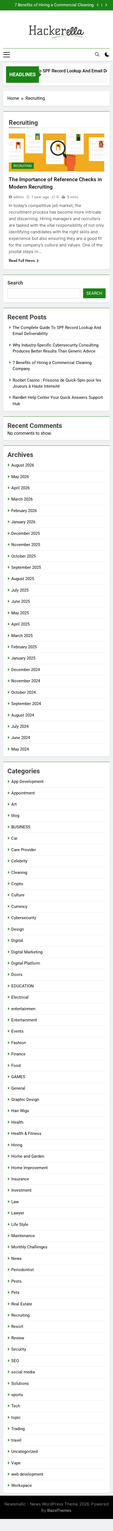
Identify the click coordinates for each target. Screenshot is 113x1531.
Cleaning (19, 872)
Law (15, 1201)
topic (16, 1417)
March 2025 (22, 635)
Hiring (16, 1145)
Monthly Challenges (29, 1247)
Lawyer (17, 1213)
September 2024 (26, 703)
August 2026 (22, 465)
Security (18, 1349)
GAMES (18, 1076)
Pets (15, 1292)
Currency (19, 906)
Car (14, 838)
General (18, 1088)
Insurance (20, 1179)
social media (23, 1372)
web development (27, 1474)
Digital (17, 940)
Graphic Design (25, 1099)
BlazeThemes (59, 1510)
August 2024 (22, 715)
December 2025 (25, 533)
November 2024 (25, 680)
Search (15, 283)
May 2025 (20, 612)
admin (18, 197)
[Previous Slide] (97, 5)
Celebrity (19, 861)
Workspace (21, 1485)
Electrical (20, 997)
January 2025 (23, 658)
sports (17, 1394)
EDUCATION (22, 986)
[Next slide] (106, 5)
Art (14, 804)
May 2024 (20, 749)
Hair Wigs (20, 1110)
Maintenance (23, 1235)
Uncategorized (24, 1451)
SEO (15, 1360)
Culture (17, 895)
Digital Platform (25, 963)
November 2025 (25, 544)
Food (16, 1065)
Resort (17, 1326)
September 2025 (26, 567)
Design (17, 929)
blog (15, 815)
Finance (18, 1054)
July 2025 (20, 590)
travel (16, 1440)
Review (17, 1338)
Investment (21, 1190)
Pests (16, 1281)
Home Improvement (29, 1167)
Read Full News (22, 260)
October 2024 (23, 692)
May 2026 (20, 476)
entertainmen (23, 1008)
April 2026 (20, 487)
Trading (18, 1428)
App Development (27, 781)
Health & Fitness (26, 1133)
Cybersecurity (23, 917)
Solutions (20, 1383)
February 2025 (24, 646)
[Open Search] (97, 54)
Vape (16, 1463)
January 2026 (23, 521)
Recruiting (22, 165)
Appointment (23, 793)
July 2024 (20, 726)
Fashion (18, 1042)
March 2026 (22, 499)
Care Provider (23, 849)
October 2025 (23, 556)
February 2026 (24, 510)
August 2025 (22, 578)
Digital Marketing (27, 952)
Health (17, 1122)
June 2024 (20, 737)
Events (17, 1031)
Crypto (17, 883)
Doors (16, 974)
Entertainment (24, 1020)
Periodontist (22, 1269)
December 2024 (25, 669)
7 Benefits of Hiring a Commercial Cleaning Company (54, 5)
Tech (15, 1406)
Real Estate (21, 1304)
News (16, 1258)
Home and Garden (27, 1156)
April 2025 (20, 624)
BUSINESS (20, 827)
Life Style (19, 1224)
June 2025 (20, 601)
